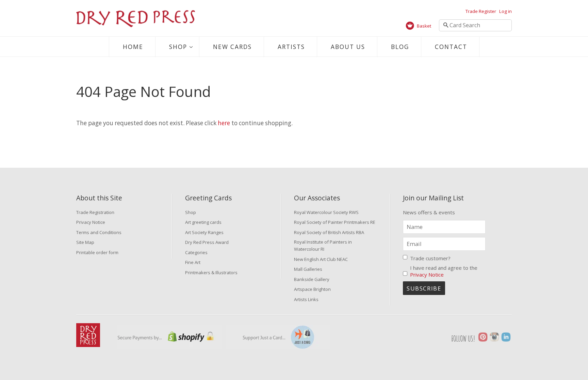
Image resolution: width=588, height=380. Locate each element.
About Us (348, 47)
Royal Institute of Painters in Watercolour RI (323, 245)
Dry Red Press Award (207, 242)
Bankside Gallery (311, 279)
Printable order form (97, 252)
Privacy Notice (90, 222)
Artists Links (306, 299)
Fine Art (192, 262)
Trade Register (481, 11)
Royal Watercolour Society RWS (326, 212)
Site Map (85, 242)
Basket (424, 26)
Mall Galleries (308, 269)
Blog (400, 47)
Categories (196, 252)
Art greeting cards (203, 222)
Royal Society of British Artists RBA (329, 232)
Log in (505, 11)
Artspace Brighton (312, 289)
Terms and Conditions (98, 232)
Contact (451, 47)
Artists (291, 47)
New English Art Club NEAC (321, 259)
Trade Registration (95, 212)
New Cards (232, 47)
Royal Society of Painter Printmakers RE (334, 222)
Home (133, 47)
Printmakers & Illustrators (211, 272)
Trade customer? (430, 258)
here (224, 123)
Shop (178, 47)
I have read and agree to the (443, 271)
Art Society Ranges (204, 232)
